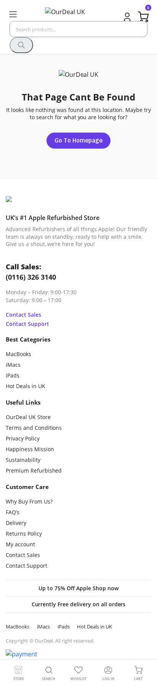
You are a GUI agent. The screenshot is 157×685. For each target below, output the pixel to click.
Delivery (16, 522)
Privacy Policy (23, 438)
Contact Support (27, 323)
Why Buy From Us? (29, 501)
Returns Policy (24, 533)
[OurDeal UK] (70, 14)
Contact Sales (23, 314)
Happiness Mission (30, 449)
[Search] (21, 45)
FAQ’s (12, 512)
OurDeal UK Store (28, 417)
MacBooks (18, 354)
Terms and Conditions (34, 427)
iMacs (13, 364)
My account (20, 544)
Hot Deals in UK (25, 386)
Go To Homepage (78, 140)
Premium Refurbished (34, 470)
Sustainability (23, 459)
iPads (12, 375)
